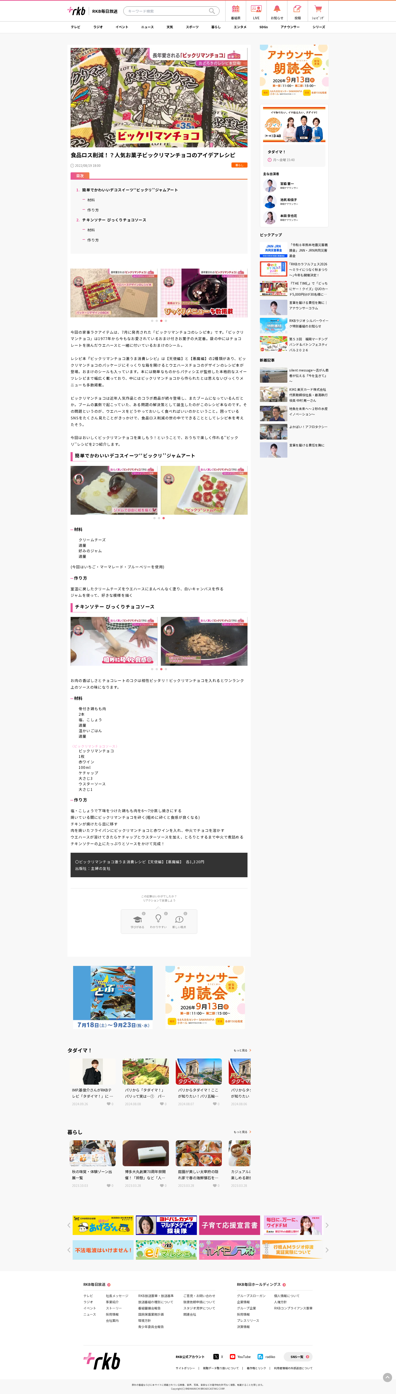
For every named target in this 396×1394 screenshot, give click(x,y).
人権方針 (280, 1302)
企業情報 (243, 1302)
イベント (122, 27)
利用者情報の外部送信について (293, 1368)
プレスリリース (248, 1320)
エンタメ (240, 27)
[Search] (212, 11)
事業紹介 (112, 1302)
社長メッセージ (117, 1295)
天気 (170, 27)
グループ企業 (246, 1308)
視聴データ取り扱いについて (221, 1368)
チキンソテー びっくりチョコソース (111, 220)
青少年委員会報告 (151, 1326)
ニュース (147, 27)
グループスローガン (251, 1295)
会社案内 (112, 1320)
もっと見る (241, 1050)
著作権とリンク (256, 1368)
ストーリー (114, 1308)
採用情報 (112, 1314)
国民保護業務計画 (151, 1314)
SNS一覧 (297, 1356)
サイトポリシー (185, 1368)
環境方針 (144, 1320)
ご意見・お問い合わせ (199, 1295)
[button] (68, 1225)
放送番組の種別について (155, 1302)
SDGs (263, 27)
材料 (91, 200)
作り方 (93, 210)
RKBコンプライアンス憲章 (293, 1308)
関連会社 (189, 1314)
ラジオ (98, 27)
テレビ (75, 27)
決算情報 (243, 1326)
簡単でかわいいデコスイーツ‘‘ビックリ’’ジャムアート (127, 189)
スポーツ (192, 27)
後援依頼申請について (199, 1302)
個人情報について (287, 1295)
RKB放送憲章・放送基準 (156, 1295)
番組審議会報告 (149, 1308)
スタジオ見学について (199, 1308)
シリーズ (319, 27)
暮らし (216, 27)
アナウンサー (290, 27)
